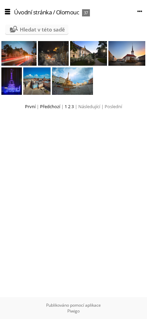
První (30, 106)
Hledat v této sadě (42, 29)
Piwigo (73, 311)
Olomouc (67, 12)
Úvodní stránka (33, 12)
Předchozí (50, 106)
